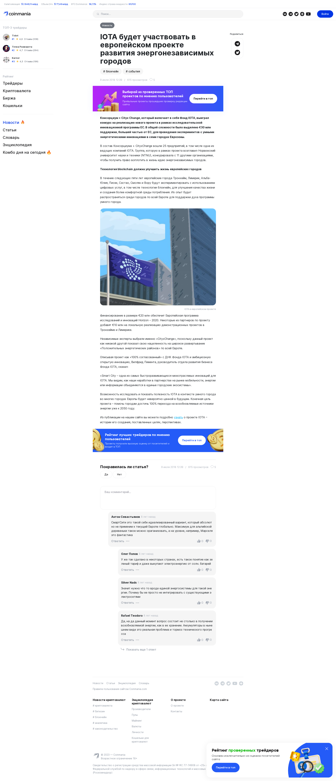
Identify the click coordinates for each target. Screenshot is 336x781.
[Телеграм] (290, 13)
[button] (127, 540)
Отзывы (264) (31, 50)
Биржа (9, 98)
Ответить (117, 541)
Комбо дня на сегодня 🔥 (27, 152)
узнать (178, 417)
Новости (11, 122)
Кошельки (12, 105)
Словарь (11, 137)
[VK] (285, 13)
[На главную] (17, 13)
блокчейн (112, 71)
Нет (119, 474)
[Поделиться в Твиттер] (237, 52)
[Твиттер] (296, 13)
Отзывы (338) (31, 39)
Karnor (16, 57)
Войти (325, 13)
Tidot (15, 35)
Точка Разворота (22, 46)
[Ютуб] (308, 13)
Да (106, 474)
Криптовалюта (17, 90)
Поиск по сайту (97, 14)
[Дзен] (302, 13)
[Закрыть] (327, 749)
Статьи (9, 130)
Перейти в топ (203, 98)
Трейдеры (13, 83)
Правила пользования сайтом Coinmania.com (120, 688)
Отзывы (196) (31, 61)
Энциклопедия (17, 145)
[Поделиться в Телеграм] (237, 43)
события (134, 71)
